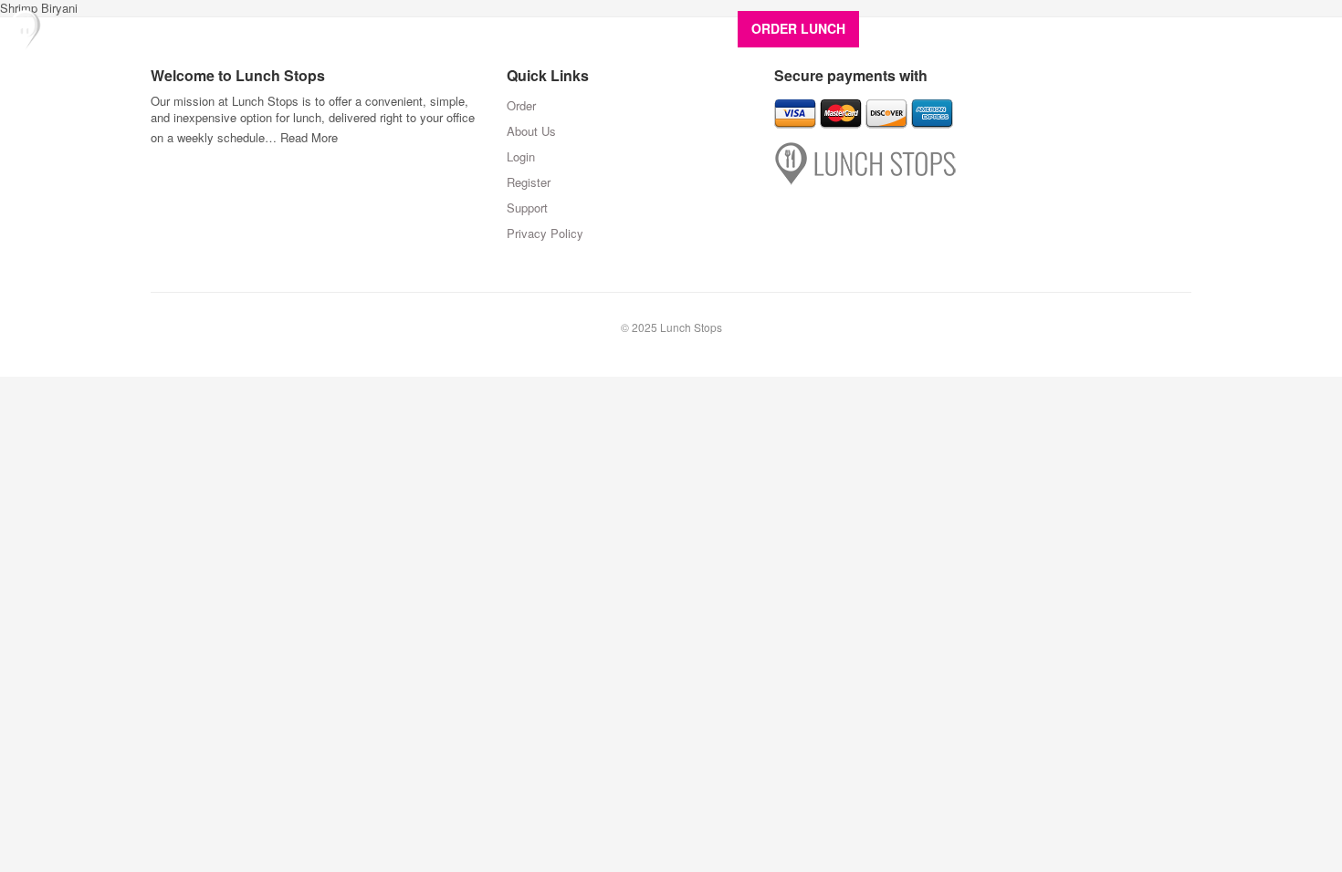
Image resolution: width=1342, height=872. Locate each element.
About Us (907, 28)
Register (1218, 28)
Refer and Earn (1074, 28)
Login (1156, 28)
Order (521, 105)
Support (1287, 28)
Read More (309, 137)
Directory (982, 28)
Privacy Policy (545, 233)
